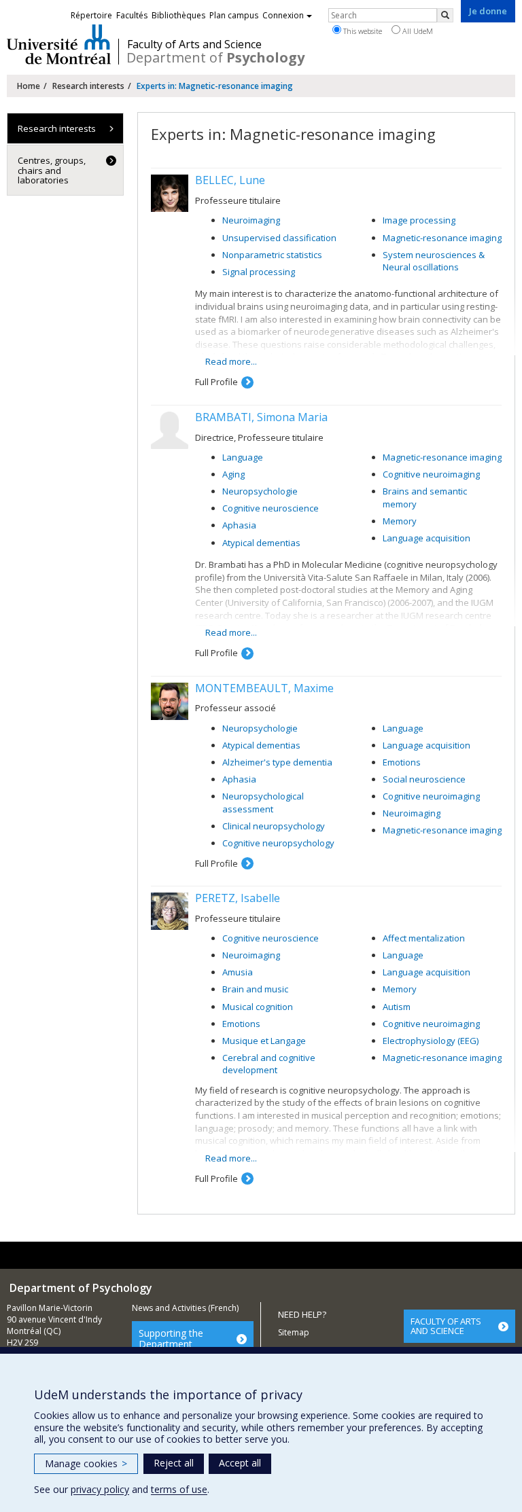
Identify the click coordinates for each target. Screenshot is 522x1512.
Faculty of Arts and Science (194, 44)
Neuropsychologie (260, 491)
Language (242, 457)
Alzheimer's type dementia (277, 762)
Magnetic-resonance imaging (442, 238)
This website (361, 31)
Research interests (88, 86)
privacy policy (100, 1489)
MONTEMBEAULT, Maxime (264, 688)
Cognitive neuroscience (270, 508)
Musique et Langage (264, 1040)
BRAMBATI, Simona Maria (261, 417)
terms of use (179, 1489)
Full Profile (216, 382)
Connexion (283, 15)
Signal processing (258, 272)
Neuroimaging (251, 220)
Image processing (419, 220)
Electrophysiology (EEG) (430, 1040)
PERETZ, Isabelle (237, 897)
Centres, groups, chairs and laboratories (52, 170)
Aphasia (239, 525)
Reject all (174, 1462)
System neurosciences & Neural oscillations (434, 261)
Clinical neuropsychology (273, 826)
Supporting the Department (171, 1338)
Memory (400, 521)
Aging (233, 474)
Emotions (402, 762)
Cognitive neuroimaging (431, 474)
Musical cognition (257, 1007)
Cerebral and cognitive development (268, 1064)
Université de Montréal (59, 44)
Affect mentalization (424, 938)
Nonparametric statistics (272, 255)
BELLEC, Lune (230, 180)
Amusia (237, 972)
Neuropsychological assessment (263, 802)
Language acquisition (426, 538)
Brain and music (255, 989)
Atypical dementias (261, 543)
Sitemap (293, 1332)
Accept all (240, 1462)
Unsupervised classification (279, 238)
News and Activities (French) (185, 1308)
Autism (397, 1007)
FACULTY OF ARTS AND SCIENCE (446, 1326)
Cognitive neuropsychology (278, 843)
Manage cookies (86, 1463)
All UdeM (416, 31)
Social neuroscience (424, 779)
